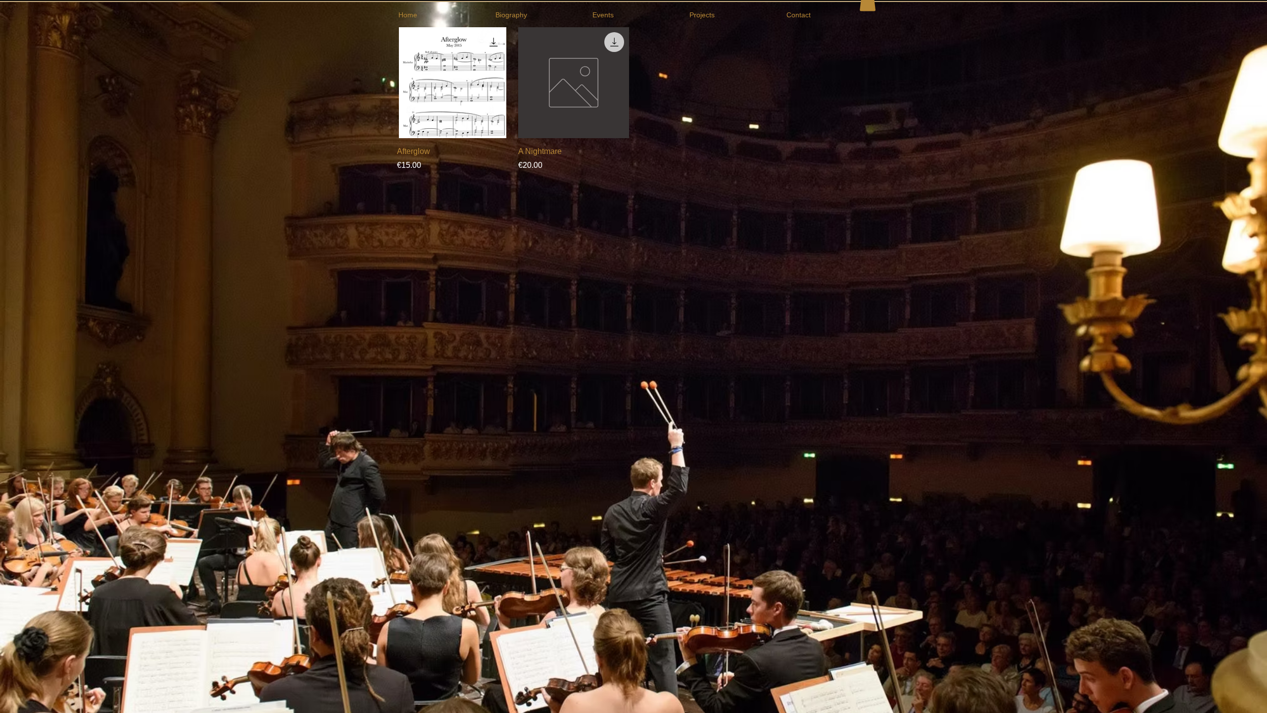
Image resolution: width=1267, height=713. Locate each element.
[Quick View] (452, 83)
